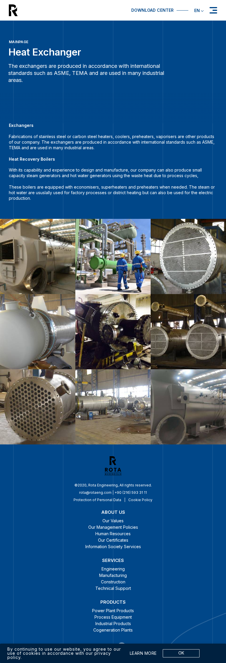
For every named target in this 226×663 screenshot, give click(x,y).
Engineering (113, 568)
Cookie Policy (140, 500)
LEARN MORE (143, 653)
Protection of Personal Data (97, 500)
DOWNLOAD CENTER (152, 10)
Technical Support (113, 588)
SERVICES (113, 560)
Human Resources (113, 533)
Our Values (113, 520)
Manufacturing (113, 575)
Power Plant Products (113, 610)
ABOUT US (113, 512)
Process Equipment (113, 617)
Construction (113, 581)
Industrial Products (113, 623)
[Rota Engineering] (59, 10)
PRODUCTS (113, 602)
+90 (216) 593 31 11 (130, 492)
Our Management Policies (113, 527)
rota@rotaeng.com (95, 492)
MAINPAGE (18, 42)
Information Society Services (113, 546)
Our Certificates (113, 540)
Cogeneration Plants (113, 629)
